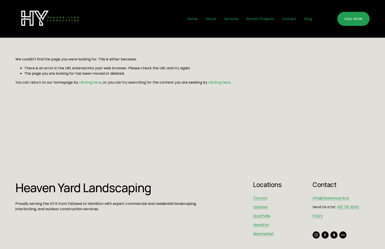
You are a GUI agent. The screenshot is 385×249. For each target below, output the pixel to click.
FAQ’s (318, 215)
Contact (289, 18)
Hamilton (261, 224)
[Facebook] (325, 235)
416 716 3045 (348, 207)
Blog (308, 18)
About (210, 18)
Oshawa (260, 207)
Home (192, 18)
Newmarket (263, 233)
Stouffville (261, 215)
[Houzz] (334, 235)
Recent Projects (260, 18)
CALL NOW (353, 18)
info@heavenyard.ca (331, 198)
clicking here (90, 82)
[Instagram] (316, 235)
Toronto (260, 198)
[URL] (342, 235)
